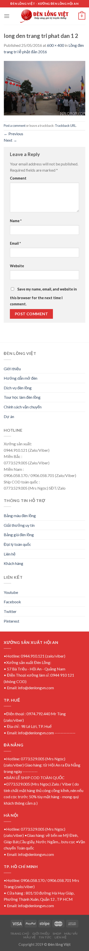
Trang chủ (19, 933)
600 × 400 (55, 45)
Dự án (9, 416)
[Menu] (7, 16)
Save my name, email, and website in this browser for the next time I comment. (43, 296)
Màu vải (70, 933)
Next (10, 140)
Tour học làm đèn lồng (22, 397)
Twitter (10, 611)
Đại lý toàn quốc (17, 544)
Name (16, 221)
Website (17, 266)
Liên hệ (10, 554)
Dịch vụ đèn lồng (18, 387)
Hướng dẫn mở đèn (20, 378)
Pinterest (11, 621)
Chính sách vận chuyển (23, 406)
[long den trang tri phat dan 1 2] (44, 87)
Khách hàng (13, 563)
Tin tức (45, 937)
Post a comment (14, 126)
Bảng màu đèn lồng (20, 515)
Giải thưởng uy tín (19, 525)
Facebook (12, 601)
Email (15, 243)
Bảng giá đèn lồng (19, 534)
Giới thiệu (12, 368)
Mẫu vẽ (29, 937)
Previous (13, 133)
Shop (57, 933)
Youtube (11, 592)
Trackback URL (65, 126)
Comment (18, 178)
